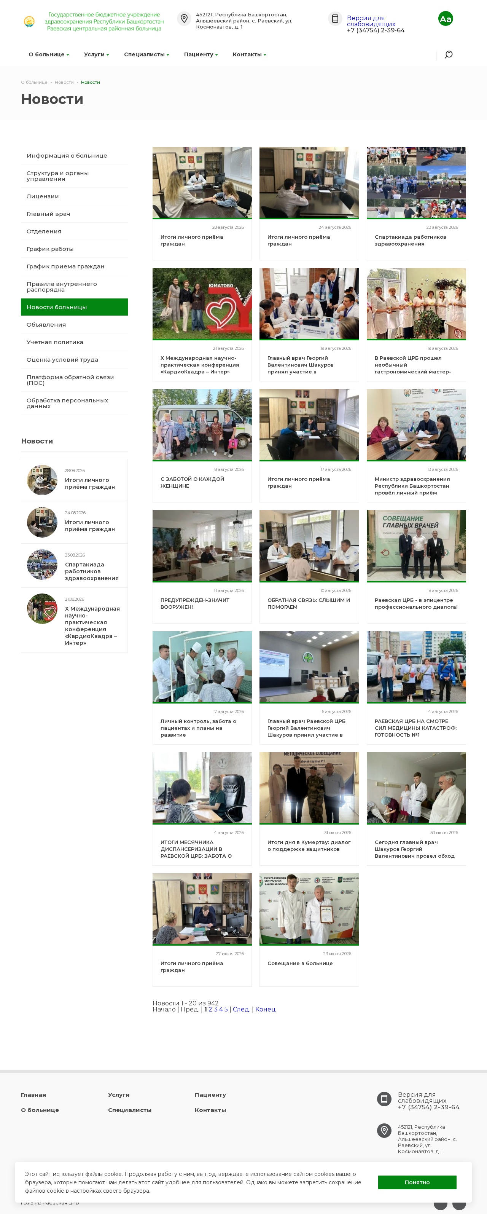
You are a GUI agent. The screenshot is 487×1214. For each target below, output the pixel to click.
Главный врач (48, 213)
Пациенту (198, 54)
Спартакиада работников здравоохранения (92, 571)
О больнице (47, 54)
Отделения (44, 231)
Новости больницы (57, 307)
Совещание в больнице (300, 963)
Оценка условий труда (62, 359)
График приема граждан (66, 266)
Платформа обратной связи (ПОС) (70, 379)
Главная (33, 1094)
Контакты (247, 54)
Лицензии (43, 196)
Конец (265, 1009)
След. (241, 1009)
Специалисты (144, 54)
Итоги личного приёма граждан (90, 483)
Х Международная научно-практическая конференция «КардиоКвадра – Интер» (92, 625)
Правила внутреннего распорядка (62, 286)
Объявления (46, 324)
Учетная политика (55, 342)
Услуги (94, 54)
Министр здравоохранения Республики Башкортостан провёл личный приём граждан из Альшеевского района (412, 492)
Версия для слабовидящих (371, 21)
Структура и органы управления (58, 175)
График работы (50, 248)
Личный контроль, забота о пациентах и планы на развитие (198, 728)
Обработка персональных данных (67, 403)
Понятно (417, 1182)
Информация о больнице (67, 155)
